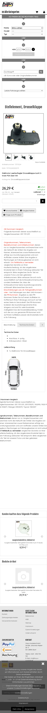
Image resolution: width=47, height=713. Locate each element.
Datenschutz (23, 698)
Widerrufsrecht (30, 633)
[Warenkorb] (37, 11)
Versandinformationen (9, 621)
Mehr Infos (17, 709)
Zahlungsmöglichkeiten (10, 617)
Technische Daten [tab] (26, 325)
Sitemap (28, 623)
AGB (26, 619)
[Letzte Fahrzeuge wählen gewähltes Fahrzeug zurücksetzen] (23, 90)
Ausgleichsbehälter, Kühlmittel (23, 540)
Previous (5, 537)
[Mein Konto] (44, 11)
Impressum (23, 703)
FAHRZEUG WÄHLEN (23, 54)
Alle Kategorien (11, 11)
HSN (14, 49)
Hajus (31, 446)
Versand (16, 192)
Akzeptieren (29, 709)
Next (42, 537)
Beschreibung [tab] (9, 325)
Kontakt (4, 614)
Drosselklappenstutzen (20, 179)
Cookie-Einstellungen (23, 693)
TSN (24, 49)
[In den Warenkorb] (42, 201)
